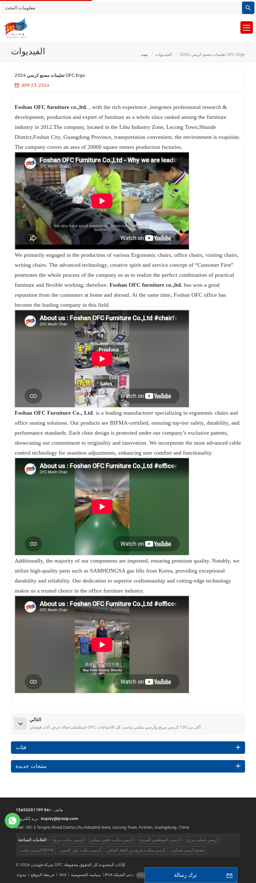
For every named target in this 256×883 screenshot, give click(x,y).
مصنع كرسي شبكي (188, 850)
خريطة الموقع (43, 874)
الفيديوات (163, 54)
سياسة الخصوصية (86, 874)
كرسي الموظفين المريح (160, 839)
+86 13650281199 (33, 809)
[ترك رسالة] (229, 875)
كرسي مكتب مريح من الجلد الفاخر (136, 850)
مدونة (21, 874)
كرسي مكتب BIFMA (37, 850)
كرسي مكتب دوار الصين (81, 850)
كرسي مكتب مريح (68, 839)
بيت (144, 54)
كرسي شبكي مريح (202, 839)
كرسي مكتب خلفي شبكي (111, 839)
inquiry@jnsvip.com (59, 818)
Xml (62, 874)
